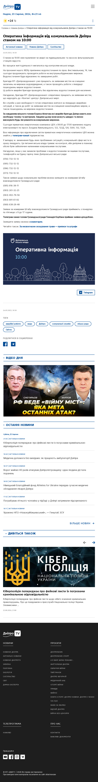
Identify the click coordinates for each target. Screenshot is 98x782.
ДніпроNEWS (57, 652)
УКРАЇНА (7, 664)
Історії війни (57, 685)
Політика (7, 668)
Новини (8, 643)
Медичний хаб (58, 681)
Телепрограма (12, 724)
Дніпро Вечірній (58, 676)
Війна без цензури (60, 713)
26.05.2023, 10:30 (10, 53)
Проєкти (56, 643)
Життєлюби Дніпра (60, 664)
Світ (5, 681)
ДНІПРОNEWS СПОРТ (60, 656)
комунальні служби (61, 324)
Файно (54, 693)
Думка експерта (11, 685)
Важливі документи (61, 737)
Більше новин (80, 523)
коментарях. (36, 221)
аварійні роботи (13, 324)
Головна (5, 28)
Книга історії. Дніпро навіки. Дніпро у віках (72, 697)
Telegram (88, 292)
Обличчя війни (58, 668)
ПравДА (54, 689)
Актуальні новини (14, 47)
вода (30, 324)
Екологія (7, 672)
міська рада (83, 324)
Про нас (56, 724)
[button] (93, 542)
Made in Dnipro (58, 705)
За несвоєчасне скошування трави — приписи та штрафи (48, 226)
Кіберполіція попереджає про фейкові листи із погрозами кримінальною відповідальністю (44, 593)
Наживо (7, 733)
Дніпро (42, 324)
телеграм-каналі (20, 135)
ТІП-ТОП (54, 701)
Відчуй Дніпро (58, 709)
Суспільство (55, 47)
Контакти (55, 733)
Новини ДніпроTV (12, 660)
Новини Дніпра (17, 28)
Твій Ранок (56, 672)
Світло (9, 330)
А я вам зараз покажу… (62, 660)
